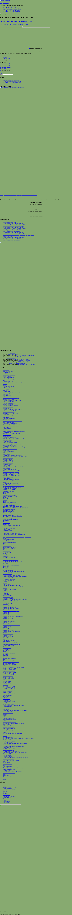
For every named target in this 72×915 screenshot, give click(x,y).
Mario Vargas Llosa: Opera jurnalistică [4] (12, 231)
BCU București (6, 387)
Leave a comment (25, 24)
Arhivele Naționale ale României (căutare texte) (13, 382)
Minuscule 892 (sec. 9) (8, 636)
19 (4, 68)
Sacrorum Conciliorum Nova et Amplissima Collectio (15, 710)
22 (8, 68)
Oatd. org (5, 659)
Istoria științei (6, 566)
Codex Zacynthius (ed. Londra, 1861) (11, 475)
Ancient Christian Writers (8, 377)
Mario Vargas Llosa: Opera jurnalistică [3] (12, 238)
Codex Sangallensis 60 (8, 463)
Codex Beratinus (6, 436)
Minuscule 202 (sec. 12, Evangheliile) (11, 611)
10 (0, 67)
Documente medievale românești (10, 521)
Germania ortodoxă (7, 546)
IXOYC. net (5, 567)
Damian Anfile (6, 492)
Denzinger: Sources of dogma (9, 495)
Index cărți (5, 554)
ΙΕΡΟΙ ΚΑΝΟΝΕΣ (7, 770)
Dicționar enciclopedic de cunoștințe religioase (13, 506)
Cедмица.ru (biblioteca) (8, 491)
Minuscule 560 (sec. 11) (8, 626)
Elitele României (6, 529)
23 (9, 68)
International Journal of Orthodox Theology (12, 561)
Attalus (4, 385)
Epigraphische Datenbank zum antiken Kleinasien (14, 534)
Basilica (4, 784)
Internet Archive (6, 795)
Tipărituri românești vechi (8, 759)
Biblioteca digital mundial (8, 399)
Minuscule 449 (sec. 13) (8, 620)
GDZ (4, 544)
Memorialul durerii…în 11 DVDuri (21, 359)
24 (0, 70)
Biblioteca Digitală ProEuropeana (10, 405)
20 (5, 68)
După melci (12, 353)
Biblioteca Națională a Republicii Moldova (12, 409)
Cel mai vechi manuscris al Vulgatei (11, 426)
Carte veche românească (8, 422)
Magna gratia (6, 594)
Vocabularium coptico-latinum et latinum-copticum (14, 767)
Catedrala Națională (7, 788)
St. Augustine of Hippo (8, 725)
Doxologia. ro (6, 524)
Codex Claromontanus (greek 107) (10, 442)
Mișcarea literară (6, 637)
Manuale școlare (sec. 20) (8, 595)
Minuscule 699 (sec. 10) (8, 632)
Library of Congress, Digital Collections (12, 585)
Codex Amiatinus (7, 435)
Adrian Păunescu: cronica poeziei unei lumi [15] (13, 227)
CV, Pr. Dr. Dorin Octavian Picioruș (11, 7)
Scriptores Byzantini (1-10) (9, 718)
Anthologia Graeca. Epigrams (9, 378)
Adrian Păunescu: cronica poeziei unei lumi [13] (13, 237)
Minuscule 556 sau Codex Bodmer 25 (11, 625)
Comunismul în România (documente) (11, 479)
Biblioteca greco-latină (8, 407)
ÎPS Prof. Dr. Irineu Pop (8, 563)
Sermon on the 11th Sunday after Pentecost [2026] (14, 233)
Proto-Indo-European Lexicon (9, 694)
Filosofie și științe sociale (8, 539)
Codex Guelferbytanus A (8, 451)
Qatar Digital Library (7, 695)
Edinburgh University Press (9, 528)
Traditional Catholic (7, 762)
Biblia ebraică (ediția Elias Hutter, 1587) (12, 393)
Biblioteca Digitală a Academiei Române (12, 400)
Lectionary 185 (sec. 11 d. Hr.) (9, 577)
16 (9, 67)
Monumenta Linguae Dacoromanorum (11, 644)
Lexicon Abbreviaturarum (8, 580)
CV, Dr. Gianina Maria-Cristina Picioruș (12, 9)
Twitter (4, 800)
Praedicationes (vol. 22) (12, 354)
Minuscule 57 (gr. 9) (7, 627)
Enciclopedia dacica (7, 530)
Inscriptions (5, 556)
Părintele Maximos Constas (9, 679)
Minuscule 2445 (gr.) (7, 612)
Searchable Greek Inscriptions (9, 719)
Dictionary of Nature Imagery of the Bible (12, 515)
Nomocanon (5, 655)
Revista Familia (6, 699)
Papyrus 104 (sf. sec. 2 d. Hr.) (9, 669)
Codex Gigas (6, 450)
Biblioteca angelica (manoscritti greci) (11, 398)
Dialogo (4, 501)
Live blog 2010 (6, 58)
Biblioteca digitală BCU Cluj (9, 787)
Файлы (4, 779)
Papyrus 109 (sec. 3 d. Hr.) (9, 671)
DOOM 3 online (6, 523)
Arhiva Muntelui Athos (8, 381)
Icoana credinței (6, 551)
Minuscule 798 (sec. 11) (8, 634)
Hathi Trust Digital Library (9, 548)
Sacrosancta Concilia (7, 711)
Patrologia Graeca (7, 681)
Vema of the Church (7, 766)
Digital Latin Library (7, 518)
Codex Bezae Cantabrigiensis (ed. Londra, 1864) (14, 438)
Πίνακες (4, 774)
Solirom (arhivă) (6, 724)
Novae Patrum (6, 657)
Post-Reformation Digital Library (10, 688)
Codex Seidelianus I (7, 464)
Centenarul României (7, 428)
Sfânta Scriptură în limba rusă (9, 722)
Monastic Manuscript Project (9, 640)
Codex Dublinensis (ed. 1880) (9, 445)
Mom (4, 639)
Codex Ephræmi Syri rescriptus (10, 449)
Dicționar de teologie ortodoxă (9, 505)
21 (7, 68)
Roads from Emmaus (7, 706)
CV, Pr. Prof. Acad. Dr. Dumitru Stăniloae (12, 11)
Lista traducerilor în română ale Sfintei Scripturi (13, 586)
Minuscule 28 (6, 613)
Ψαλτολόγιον (6, 775)
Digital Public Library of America (10, 519)
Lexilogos (5, 581)
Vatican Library (6, 801)
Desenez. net (6, 497)
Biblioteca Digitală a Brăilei (9, 401)
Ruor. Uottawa (6, 709)
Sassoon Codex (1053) (8, 713)
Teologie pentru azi (4, 3)
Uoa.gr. (4, 765)
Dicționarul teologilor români (9, 514)
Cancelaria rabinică (7, 419)
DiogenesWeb (6, 520)
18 (2, 68)
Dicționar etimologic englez (9, 509)
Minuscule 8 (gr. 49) (7, 635)
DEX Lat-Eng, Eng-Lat (8, 498)
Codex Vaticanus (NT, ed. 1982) (10, 469)
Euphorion (5, 535)
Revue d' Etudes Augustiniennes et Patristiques (13, 705)
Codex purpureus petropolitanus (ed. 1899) (12, 455)
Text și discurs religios (8, 737)
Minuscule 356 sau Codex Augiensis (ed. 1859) (13, 616)
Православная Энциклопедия (10, 776)
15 (8, 67)
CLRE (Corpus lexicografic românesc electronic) (14, 431)
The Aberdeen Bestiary (8, 742)
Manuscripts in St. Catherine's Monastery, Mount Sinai (15, 599)
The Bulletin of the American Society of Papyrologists (15, 743)
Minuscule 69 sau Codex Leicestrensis (11, 631)
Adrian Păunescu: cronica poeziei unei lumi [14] (13, 232)
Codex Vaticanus (6, 468)
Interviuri (5, 57)
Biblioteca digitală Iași (8, 404)
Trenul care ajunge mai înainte (9, 222)
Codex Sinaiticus (6, 465)
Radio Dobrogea (6, 697)
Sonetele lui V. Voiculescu (24, 360)
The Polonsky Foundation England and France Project (15, 752)
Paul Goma (5, 685)
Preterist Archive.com (7, 691)
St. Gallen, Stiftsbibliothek (8, 727)
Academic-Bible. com (8, 371)
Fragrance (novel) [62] (8, 236)
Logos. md (5, 593)
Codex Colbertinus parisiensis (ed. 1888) (12, 444)
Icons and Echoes (7, 552)
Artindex (5, 384)
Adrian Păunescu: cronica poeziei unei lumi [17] (13, 223)
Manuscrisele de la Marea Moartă (10, 600)
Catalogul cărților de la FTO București (11, 424)
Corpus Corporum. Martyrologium (10, 483)
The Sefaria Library (7, 755)
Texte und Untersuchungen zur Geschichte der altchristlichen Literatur (18, 738)
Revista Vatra (6, 702)
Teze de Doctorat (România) (9, 741)
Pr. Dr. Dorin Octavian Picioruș (14, 24)
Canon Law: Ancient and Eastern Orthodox (12, 421)
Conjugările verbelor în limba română (11, 481)
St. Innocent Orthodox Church (9, 728)
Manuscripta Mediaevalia (8, 598)
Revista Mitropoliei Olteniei (9, 701)
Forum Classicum (7, 540)
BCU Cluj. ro (6, 389)
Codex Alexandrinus (7, 432)
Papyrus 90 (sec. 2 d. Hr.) (8, 678)
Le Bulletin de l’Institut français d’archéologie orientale (15, 576)
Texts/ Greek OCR (7, 739)
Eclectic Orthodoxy (7, 526)
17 (0, 68)
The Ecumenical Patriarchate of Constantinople (13, 746)
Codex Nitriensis (6, 454)
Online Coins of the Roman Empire (11, 662)
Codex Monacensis (7, 452)
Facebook (5, 791)
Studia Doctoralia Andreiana (9, 730)
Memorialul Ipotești (7, 606)
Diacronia (5, 500)
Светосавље (6, 778)
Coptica (4, 482)
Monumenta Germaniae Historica (10, 642)
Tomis (4, 761)
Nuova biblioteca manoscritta (9, 658)
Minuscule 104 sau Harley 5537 (10, 607)
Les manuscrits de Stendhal (9, 579)
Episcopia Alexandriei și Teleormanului (11, 790)
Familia (4, 538)
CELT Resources (6, 427)
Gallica (4, 543)
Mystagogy (5, 649)
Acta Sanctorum (6, 372)
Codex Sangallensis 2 (7, 459)
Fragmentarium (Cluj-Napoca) (9, 542)
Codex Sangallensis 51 (8, 461)
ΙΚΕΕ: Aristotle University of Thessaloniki (12, 771)
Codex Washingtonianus (8, 474)
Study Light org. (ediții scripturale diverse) (12, 733)
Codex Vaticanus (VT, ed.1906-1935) (11, 470)
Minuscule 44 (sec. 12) (8, 618)
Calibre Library (6, 417)
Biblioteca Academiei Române (9, 396)
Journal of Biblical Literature (9, 572)
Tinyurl (4, 798)
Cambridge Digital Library (9, 418)
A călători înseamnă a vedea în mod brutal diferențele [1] (15, 228)
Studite (4, 732)
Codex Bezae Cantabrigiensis (9, 437)
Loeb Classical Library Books (9, 589)
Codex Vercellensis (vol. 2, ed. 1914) (11, 473)
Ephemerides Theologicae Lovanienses (11, 533)
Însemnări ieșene (6, 558)
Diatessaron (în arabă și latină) (9, 502)
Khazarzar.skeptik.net (7, 574)
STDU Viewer (6, 729)
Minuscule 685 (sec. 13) (8, 630)
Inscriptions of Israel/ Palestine (9, 557)
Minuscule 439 (6, 617)
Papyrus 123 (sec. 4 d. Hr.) (9, 673)
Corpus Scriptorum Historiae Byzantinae (12, 487)
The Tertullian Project (7, 756)
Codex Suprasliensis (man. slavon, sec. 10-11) (13, 466)
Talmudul (5, 736)
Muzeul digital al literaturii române (10, 646)
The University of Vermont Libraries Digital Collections (15, 757)
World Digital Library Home (9, 769)
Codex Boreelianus (7, 441)
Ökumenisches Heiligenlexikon (10, 660)
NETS (4, 651)
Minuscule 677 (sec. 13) (8, 628)
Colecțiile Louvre (7, 478)
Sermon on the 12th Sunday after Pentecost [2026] (14, 224)
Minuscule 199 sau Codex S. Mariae (11, 608)
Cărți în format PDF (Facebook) (10, 423)
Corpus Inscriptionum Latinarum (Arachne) (12, 484)
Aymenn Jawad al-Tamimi (8, 386)
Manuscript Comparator (8, 597)
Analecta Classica (7, 376)
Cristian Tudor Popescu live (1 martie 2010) (16, 21)
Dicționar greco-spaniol (8, 510)
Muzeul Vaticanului (7, 648)
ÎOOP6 (4, 562)
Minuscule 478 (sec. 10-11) (9, 622)
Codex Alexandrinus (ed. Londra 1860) (11, 433)
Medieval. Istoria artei (7, 603)
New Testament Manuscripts (9, 653)
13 (5, 67)
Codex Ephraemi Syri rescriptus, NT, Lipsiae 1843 (14, 446)
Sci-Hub (5, 714)
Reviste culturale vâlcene (8, 704)
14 (7, 67)
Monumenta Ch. (6, 641)
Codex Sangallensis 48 (8, 460)
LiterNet (5, 588)
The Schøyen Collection (8, 753)
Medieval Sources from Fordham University (12, 602)
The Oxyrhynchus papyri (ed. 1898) (11, 751)
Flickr (4, 792)
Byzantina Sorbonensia (8, 415)
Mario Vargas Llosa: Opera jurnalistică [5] (12, 229)
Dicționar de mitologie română (9, 503)
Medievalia (5, 604)
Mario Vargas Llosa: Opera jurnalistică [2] (12, 240)
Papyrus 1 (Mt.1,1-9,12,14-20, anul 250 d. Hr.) (13, 667)
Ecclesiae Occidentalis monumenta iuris (11, 525)
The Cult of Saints (7, 745)
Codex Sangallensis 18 (8, 458)
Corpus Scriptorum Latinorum (9, 488)
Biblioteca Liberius (7, 408)
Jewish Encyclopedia (7, 569)
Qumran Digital (6, 696)
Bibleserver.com (6, 391)
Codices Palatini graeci (8, 477)
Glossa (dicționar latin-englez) (9, 547)
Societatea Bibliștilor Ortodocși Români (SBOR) (13, 723)
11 (2, 67)
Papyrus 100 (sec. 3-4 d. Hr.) (9, 668)
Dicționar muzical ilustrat (8, 512)
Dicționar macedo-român (8, 511)
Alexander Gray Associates (9, 375)
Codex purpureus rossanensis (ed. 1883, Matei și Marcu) (15, 456)
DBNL (4, 493)
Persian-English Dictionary (9, 686)
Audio (4, 55)
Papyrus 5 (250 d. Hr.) (8, 676)
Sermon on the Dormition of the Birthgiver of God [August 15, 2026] (18, 235)
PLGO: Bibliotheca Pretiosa (9, 687)
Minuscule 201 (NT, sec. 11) (9, 609)
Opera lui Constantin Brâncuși (9, 663)
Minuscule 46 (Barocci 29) (9, 621)
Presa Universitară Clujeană (9, 690)
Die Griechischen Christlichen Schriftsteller (12, 516)
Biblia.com (5, 394)
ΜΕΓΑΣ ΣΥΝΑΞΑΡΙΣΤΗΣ (9, 773)
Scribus (4, 715)
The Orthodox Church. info (9, 748)
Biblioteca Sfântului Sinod (8, 412)
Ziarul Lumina (6, 802)
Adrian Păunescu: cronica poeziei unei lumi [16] (13, 226)
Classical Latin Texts (7, 430)
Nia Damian (5, 654)
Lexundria (5, 583)
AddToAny (5, 373)
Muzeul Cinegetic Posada (8, 645)
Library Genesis (6, 584)
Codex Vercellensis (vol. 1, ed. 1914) (11, 472)
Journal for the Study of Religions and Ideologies (14, 571)
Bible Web (5, 786)
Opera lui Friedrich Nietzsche (9, 664)
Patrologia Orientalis (7, 683)
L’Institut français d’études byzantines (11, 575)
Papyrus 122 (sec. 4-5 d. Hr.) (9, 672)
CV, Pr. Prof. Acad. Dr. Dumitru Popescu (12, 10)
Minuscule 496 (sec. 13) (8, 623)
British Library (6, 414)
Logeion (5, 591)
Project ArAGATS (7, 692)
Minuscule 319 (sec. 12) (8, 614)
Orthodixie (5, 665)
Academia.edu (6, 370)
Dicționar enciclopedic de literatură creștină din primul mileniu (16, 507)
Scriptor (4, 716)
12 (4, 67)
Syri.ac (4, 734)
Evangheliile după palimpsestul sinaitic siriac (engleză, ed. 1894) (17, 537)
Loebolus (5, 590)
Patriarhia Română (7, 797)
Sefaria (4, 720)
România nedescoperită (8, 708)
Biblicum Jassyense (7, 395)
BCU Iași (5, 390)
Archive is (5, 380)
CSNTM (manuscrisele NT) (9, 489)
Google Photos (6, 793)
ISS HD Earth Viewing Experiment (11, 565)
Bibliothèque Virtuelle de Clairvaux (11, 413)
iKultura (4, 553)
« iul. (1, 73)
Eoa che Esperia (6, 532)
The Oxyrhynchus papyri (8, 750)
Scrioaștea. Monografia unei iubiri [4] (26, 364)
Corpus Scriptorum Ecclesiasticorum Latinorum (13, 486)
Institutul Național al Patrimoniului (10, 560)
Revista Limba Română (8, 700)
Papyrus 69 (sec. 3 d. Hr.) (8, 677)
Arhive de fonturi (11, 358)
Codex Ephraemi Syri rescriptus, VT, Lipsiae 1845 (14, 447)
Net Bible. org (6, 650)
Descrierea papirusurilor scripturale (10, 496)
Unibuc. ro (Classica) (7, 764)
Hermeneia (5, 549)
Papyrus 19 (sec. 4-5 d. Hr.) (9, 674)
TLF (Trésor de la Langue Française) (11, 760)
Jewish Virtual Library (8, 570)
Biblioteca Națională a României (10, 410)
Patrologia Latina (6, 682)
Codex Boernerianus (7, 440)
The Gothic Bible (7, 747)
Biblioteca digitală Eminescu (9, 403)
